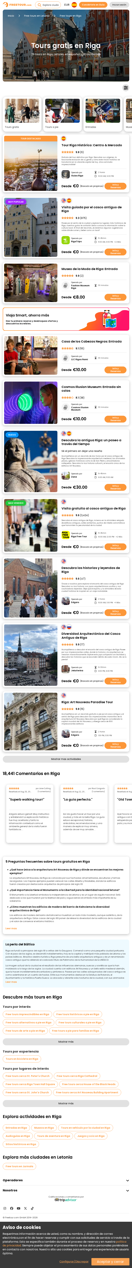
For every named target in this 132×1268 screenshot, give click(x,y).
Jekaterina (77, 670)
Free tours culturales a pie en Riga (80, 1022)
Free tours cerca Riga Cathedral (77, 1076)
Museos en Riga (44, 1127)
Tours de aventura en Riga (53, 1136)
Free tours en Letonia (37, 15)
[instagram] (5, 1208)
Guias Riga (77, 176)
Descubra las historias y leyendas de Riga (91, 570)
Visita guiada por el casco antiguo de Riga (92, 209)
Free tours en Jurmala (19, 1166)
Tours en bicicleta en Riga (22, 1059)
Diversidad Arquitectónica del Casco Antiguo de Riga (91, 636)
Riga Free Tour (79, 536)
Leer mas (11, 928)
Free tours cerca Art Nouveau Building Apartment (87, 1092)
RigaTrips (76, 241)
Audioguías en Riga (18, 1136)
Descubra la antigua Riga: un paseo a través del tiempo (91, 442)
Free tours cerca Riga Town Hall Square (30, 1084)
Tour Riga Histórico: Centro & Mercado (92, 145)
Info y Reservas (116, 186)
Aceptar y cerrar (110, 1261)
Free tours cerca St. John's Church (27, 1092)
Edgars (75, 602)
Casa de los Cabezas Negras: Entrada (92, 342)
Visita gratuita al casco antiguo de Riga (94, 508)
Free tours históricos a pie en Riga (77, 1014)
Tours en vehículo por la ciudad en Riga (85, 1127)
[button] (22, 114)
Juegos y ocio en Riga (90, 1136)
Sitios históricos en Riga (21, 1144)
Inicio (11, 15)
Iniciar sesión (119, 4)
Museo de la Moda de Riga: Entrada (90, 269)
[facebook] (12, 1208)
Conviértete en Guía (93, 4)
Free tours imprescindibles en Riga (27, 1014)
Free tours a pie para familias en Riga (75, 1030)
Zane (74, 477)
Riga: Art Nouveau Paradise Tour (87, 702)
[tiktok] (32, 1208)
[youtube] (18, 1208)
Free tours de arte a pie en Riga (25, 1030)
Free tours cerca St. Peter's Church (28, 1076)
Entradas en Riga (16, 1127)
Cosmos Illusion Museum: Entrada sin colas (91, 389)
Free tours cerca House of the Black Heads (89, 1084)
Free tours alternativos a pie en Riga (28, 1022)
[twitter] (25, 1208)
